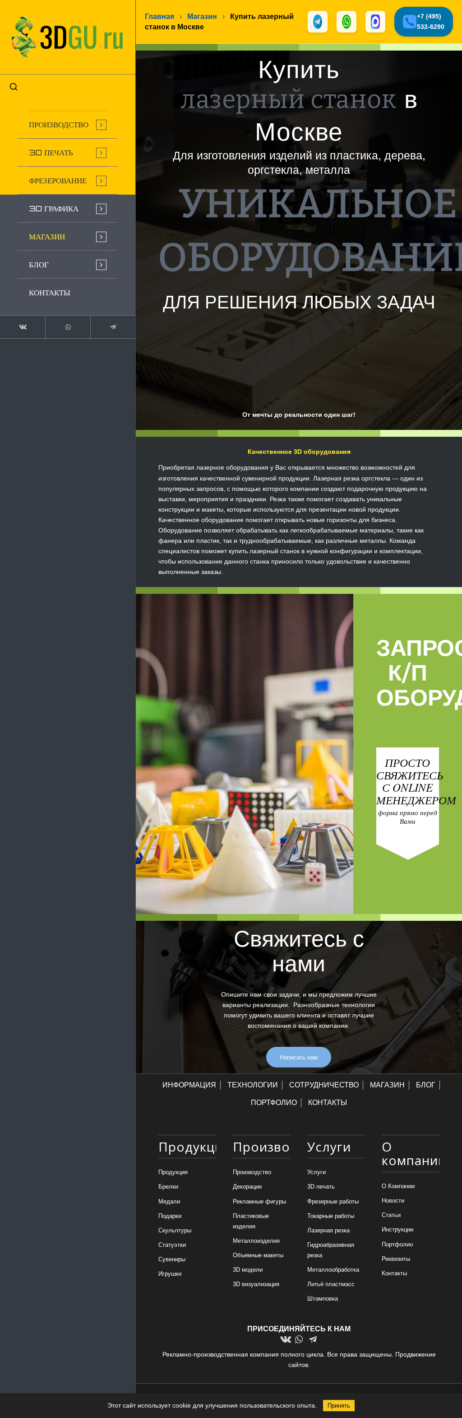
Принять (339, 1405)
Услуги (316, 1172)
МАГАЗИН (387, 1085)
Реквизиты (396, 1258)
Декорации (247, 1186)
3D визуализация (256, 1284)
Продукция (173, 1172)
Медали (169, 1201)
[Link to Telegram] (112, 327)
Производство (252, 1172)
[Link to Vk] (22, 327)
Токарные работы (330, 1216)
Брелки (168, 1186)
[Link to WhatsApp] (67, 327)
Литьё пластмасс (331, 1284)
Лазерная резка (328, 1230)
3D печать (321, 1186)
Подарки (169, 1216)
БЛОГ (425, 1085)
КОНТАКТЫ (327, 1102)
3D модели (248, 1269)
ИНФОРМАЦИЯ (189, 1085)
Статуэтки (172, 1244)
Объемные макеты (258, 1255)
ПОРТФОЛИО (274, 1102)
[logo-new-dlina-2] (67, 37)
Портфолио (397, 1244)
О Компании (398, 1186)
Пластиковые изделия (251, 1221)
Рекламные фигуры (259, 1201)
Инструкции (397, 1229)
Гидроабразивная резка (330, 1250)
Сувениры (171, 1259)
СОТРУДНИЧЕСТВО (324, 1085)
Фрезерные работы (333, 1201)
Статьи (391, 1215)
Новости (393, 1200)
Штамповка (322, 1298)
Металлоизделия (256, 1240)
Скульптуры (174, 1230)
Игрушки (169, 1273)
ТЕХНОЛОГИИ (252, 1085)
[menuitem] (68, 125)
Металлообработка (333, 1269)
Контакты (394, 1273)
